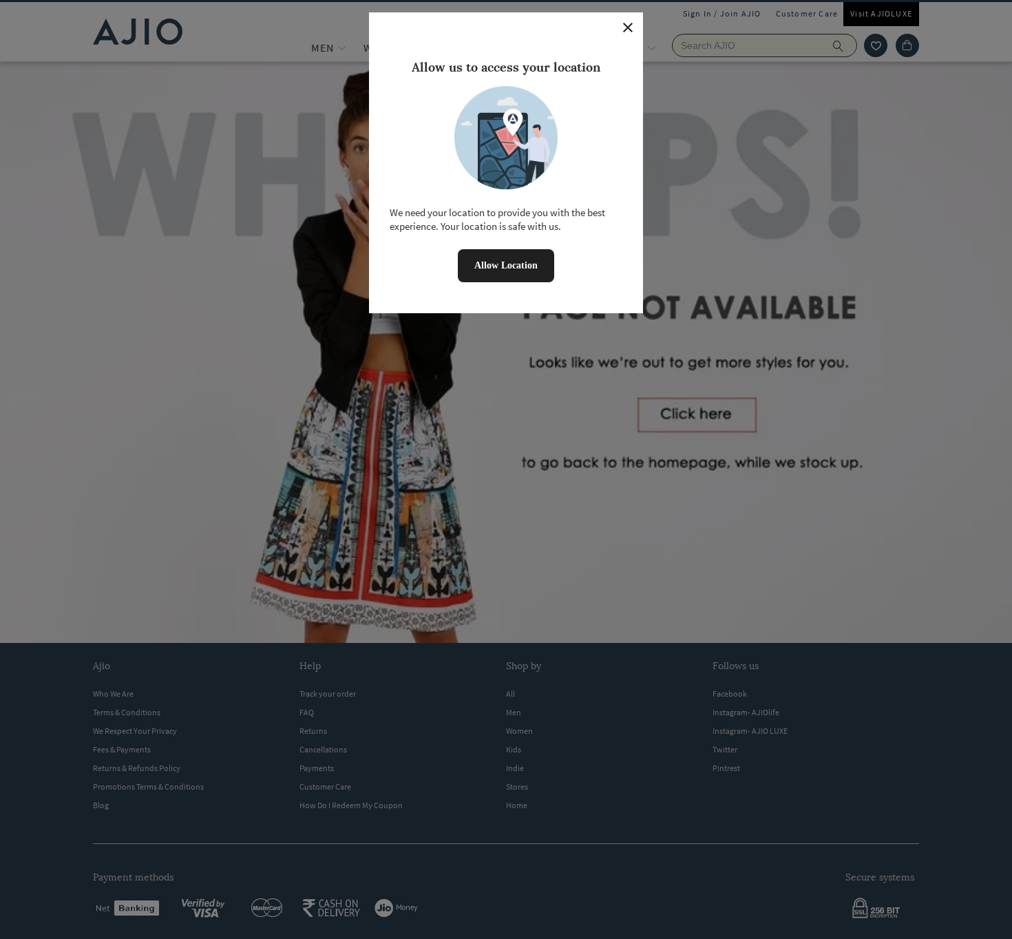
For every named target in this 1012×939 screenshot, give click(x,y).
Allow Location (506, 265)
